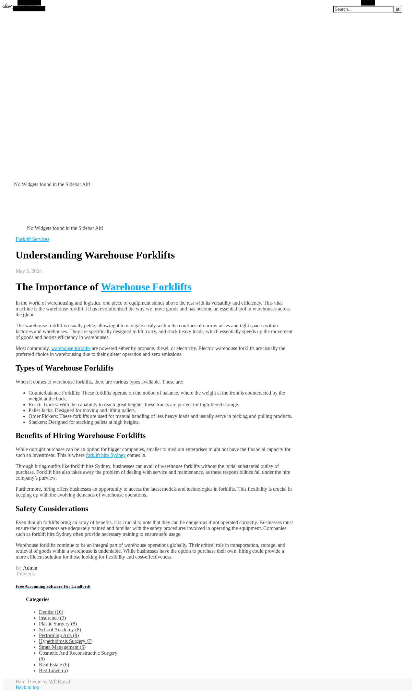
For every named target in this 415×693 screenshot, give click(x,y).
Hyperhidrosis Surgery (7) (65, 641)
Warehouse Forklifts (146, 287)
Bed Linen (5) (53, 670)
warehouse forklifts (70, 348)
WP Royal (59, 681)
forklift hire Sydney (106, 455)
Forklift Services (32, 239)
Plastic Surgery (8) (58, 623)
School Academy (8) (60, 629)
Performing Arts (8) (59, 635)
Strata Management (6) (62, 647)
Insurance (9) (52, 618)
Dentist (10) (51, 612)
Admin (30, 568)
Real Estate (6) (54, 664)
